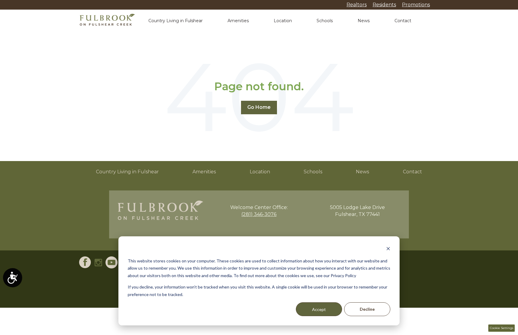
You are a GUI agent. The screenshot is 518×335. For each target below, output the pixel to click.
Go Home (259, 107)
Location (283, 20)
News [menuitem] (362, 172)
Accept (319, 309)
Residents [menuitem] (384, 4)
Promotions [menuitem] (416, 4)
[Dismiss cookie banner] (388, 249)
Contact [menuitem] (412, 172)
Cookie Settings (501, 328)
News (364, 20)
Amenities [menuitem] (204, 172)
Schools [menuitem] (313, 172)
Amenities (238, 20)
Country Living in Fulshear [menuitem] (127, 172)
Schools (325, 20)
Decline (367, 309)
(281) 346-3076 (258, 214)
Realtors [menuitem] (357, 4)
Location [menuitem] (260, 172)
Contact (402, 20)
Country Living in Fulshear (175, 20)
